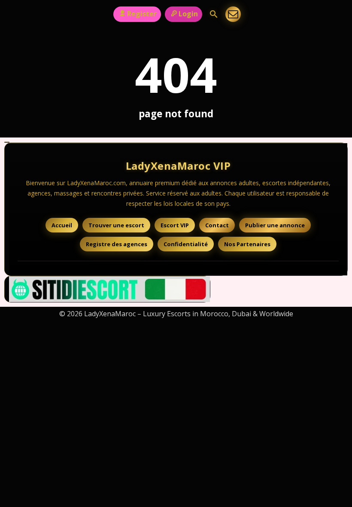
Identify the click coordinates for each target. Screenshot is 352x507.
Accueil (62, 225)
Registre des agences (116, 244)
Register (142, 13)
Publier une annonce (275, 225)
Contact (217, 225)
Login (188, 13)
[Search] (214, 14)
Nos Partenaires (247, 244)
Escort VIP (175, 225)
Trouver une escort (116, 225)
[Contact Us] (233, 14)
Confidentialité (186, 244)
